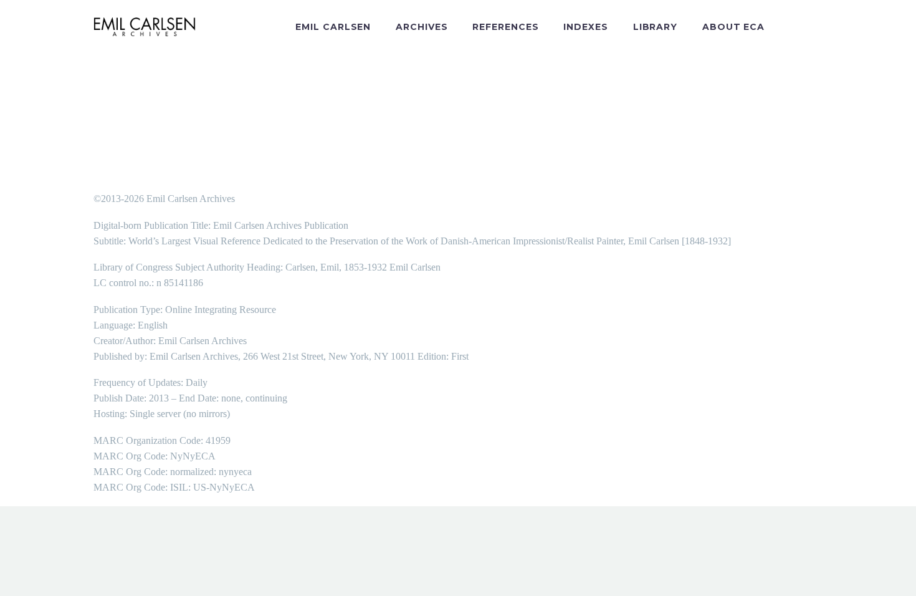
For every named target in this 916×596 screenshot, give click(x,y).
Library (655, 26)
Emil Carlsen (333, 26)
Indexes (585, 26)
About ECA (733, 26)
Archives (421, 26)
